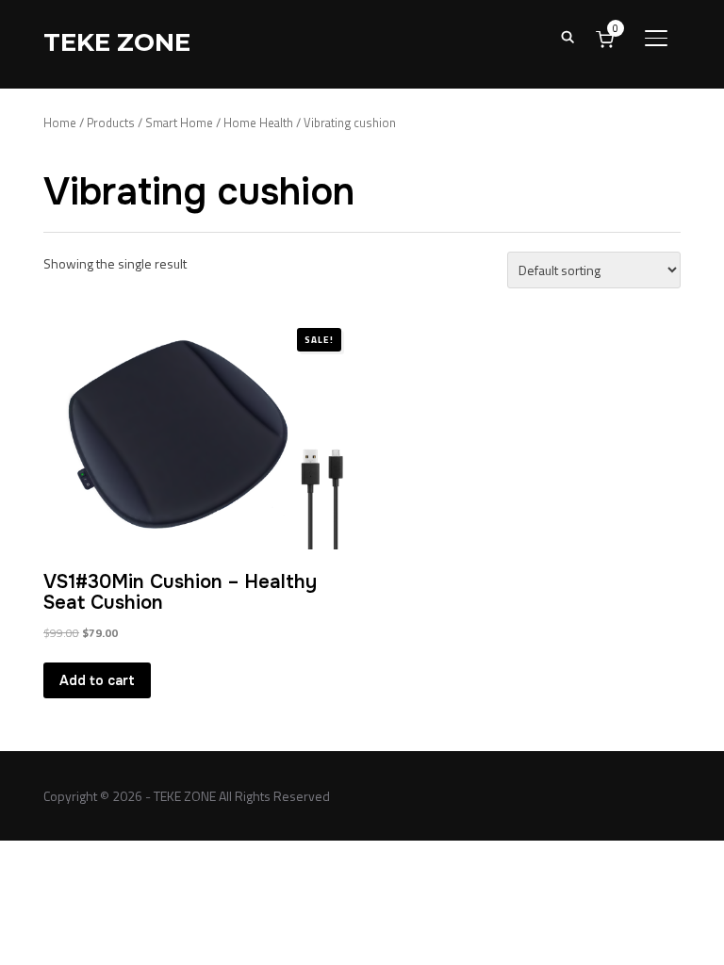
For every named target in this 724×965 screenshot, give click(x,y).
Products (111, 122)
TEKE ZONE (116, 42)
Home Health (258, 122)
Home (59, 122)
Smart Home (179, 122)
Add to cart (97, 680)
